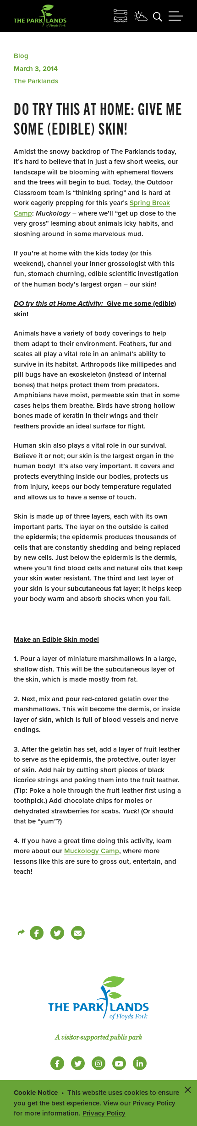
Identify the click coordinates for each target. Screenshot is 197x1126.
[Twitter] (57, 933)
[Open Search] (157, 16)
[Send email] (78, 933)
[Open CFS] (120, 16)
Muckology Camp (91, 851)
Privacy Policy (104, 1113)
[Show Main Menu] (176, 16)
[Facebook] (37, 933)
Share (20, 933)
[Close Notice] (188, 1089)
